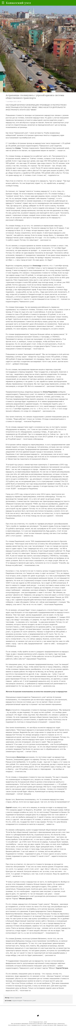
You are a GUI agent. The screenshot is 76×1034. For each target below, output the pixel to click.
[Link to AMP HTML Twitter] (38, 1016)
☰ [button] (3, 3)
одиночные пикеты (41, 135)
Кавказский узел (21, 133)
